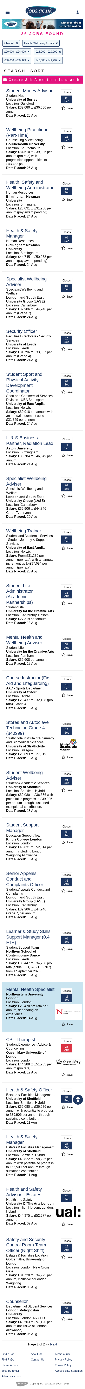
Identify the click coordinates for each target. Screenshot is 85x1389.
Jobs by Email (10, 1370)
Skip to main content (16, 3)
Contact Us (37, 1359)
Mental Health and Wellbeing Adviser (24, 640)
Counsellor (17, 1301)
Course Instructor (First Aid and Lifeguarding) (29, 680)
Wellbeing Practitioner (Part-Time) (28, 132)
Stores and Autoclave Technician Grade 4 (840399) (27, 728)
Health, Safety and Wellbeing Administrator (29, 185)
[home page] (40, 17)
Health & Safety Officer (29, 1089)
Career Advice (10, 1365)
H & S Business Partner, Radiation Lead (29, 440)
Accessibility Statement (69, 1370)
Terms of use (63, 1354)
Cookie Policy (63, 1365)
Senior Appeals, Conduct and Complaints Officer (24, 879)
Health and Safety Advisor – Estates (24, 1192)
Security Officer (21, 331)
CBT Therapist (20, 1039)
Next (53, 1344)
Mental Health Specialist (30, 989)
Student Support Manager (22, 827)
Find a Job (8, 1354)
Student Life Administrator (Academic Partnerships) (19, 594)
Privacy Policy (63, 1359)
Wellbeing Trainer (23, 530)
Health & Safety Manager (22, 233)
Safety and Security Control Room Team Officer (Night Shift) (26, 1245)
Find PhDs (8, 1359)
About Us (36, 1354)
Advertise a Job (11, 1376)
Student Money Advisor (29, 90)
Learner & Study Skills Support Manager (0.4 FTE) (28, 937)
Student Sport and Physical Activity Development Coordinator (24, 383)
